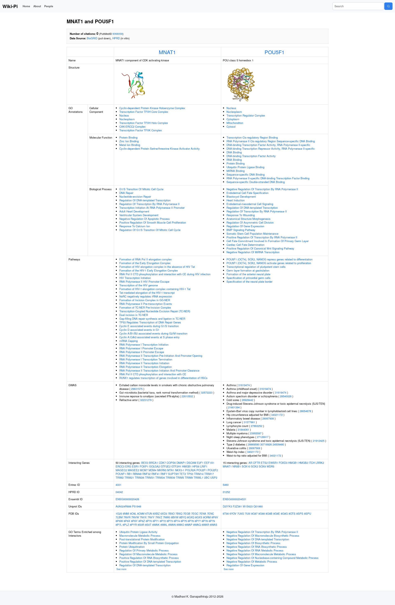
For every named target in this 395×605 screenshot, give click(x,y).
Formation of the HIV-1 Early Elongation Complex (148, 270)
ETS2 (264, 463)
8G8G (284, 513)
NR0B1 (236, 466)
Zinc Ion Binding (129, 141)
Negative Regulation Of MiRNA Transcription (253, 252)
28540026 (286, 396)
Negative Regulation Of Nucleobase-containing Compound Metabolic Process (272, 558)
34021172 (277, 415)
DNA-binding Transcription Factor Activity (251, 156)
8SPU (307, 513)
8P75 (184, 521)
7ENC (210, 513)
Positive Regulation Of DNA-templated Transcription (150, 561)
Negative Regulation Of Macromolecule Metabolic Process (261, 554)
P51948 (136, 506)
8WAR (205, 525)
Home (26, 6)
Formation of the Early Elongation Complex (145, 263)
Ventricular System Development (138, 215)
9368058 (118, 33)
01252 (226, 492)
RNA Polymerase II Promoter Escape (141, 352)
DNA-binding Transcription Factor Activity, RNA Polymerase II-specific (268, 145)
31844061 (243, 429)
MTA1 (170, 470)
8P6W (119, 521)
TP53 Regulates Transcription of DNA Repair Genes (150, 322)
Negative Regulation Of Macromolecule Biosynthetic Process (263, 535)
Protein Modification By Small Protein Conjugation (149, 543)
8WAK (156, 525)
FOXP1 (144, 466)
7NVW (135, 517)
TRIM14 (198, 474)
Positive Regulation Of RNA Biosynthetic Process (149, 558)
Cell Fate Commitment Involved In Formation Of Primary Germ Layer (268, 241)
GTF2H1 (176, 466)
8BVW (174, 517)
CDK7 (162, 463)
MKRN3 (161, 470)
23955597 (255, 433)
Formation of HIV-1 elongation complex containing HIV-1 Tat (155, 289)
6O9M (140, 513)
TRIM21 (129, 477)
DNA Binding (234, 152)
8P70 (149, 521)
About (37, 6)
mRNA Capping (128, 341)
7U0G (240, 513)
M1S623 (248, 506)
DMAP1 (181, 463)
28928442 (247, 400)
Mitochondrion (235, 123)
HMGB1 (187, 466)
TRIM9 (189, 477)
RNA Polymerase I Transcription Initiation (143, 344)
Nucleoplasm (127, 119)
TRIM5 (180, 477)
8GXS (198, 517)
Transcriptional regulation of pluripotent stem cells (256, 267)
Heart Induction (236, 200)
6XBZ (156, 513)
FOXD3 (283, 463)
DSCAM (191, 463)
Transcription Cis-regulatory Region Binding (252, 137)
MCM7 (144, 470)
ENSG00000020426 (127, 499)
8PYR (133, 525)
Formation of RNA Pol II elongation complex (145, 259)
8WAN (172, 525)
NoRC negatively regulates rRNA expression (145, 296)
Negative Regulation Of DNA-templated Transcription (258, 539)
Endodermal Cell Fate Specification (247, 193)
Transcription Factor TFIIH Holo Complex (143, 123)
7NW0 (166, 517)
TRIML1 (198, 477)
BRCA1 (153, 463)
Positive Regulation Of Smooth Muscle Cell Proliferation (152, 222)
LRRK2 (320, 463)
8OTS (292, 513)
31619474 (244, 385)
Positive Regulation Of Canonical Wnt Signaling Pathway (260, 248)
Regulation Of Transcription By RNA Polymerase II (149, 204)
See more (121, 569)
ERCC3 (120, 466)
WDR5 (270, 466)
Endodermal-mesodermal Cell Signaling (250, 204)
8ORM (207, 517)
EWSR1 (273, 463)
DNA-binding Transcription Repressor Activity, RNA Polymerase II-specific (271, 148)
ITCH (312, 463)
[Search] (388, 6)
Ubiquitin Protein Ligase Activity (138, 532)
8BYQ (182, 517)
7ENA (202, 513)
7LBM (119, 517)
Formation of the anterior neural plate (248, 274)
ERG (128, 466)
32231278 (146, 400)
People (48, 6)
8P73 (170, 521)
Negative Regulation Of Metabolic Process (252, 561)
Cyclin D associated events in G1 (139, 330)
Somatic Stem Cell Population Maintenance (252, 233)
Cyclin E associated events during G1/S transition (149, 326)
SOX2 (254, 466)
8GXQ (190, 517)
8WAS (213, 525)
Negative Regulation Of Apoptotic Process (144, 219)
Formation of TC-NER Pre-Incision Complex (145, 307)
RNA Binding (234, 160)
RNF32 (146, 474)
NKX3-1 (179, 470)
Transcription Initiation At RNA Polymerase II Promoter (152, 208)
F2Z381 (237, 506)
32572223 (207, 392)
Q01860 (258, 506)
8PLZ (126, 525)
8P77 (198, 521)
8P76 (191, 521)
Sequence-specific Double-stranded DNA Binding (256, 182)
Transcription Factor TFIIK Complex (140, 130)
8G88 (261, 513)
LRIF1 (203, 466)
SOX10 (246, 466)
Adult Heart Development (134, 211)
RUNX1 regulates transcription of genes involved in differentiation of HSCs (163, 378)
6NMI (126, 513)
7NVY (151, 517)
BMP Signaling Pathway (241, 230)
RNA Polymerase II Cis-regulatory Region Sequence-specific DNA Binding (271, 141)
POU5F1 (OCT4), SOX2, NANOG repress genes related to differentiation (270, 259)
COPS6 (171, 463)
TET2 (182, 474)
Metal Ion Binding (129, 145)
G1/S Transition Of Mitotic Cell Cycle (141, 189)
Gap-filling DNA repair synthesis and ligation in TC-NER (152, 319)
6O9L (133, 513)
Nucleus (124, 115)
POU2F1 (201, 470)
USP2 (213, 477)
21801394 (234, 407)
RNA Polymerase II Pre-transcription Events (145, 304)
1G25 (119, 513)
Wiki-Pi (10, 6)
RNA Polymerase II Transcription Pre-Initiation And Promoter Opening (160, 356)
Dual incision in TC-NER (133, 315)
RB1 (129, 474)
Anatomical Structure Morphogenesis (249, 219)
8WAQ (197, 525)
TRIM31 (150, 477)
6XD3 (163, 513)
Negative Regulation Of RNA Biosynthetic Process (257, 547)
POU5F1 (275, 52)
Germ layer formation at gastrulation (248, 270)
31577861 (249, 422)
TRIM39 (170, 477)
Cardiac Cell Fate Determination (245, 245)
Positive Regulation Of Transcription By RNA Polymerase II (262, 237)
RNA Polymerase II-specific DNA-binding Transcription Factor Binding (268, 178)
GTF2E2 (166, 466)
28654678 (305, 411)
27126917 (262, 437)
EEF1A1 (209, 463)
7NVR (126, 517)
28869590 (253, 444)
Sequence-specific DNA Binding (246, 174)
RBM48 (137, 474)
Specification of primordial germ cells (249, 278)
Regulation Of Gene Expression (245, 226)
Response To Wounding (241, 215)
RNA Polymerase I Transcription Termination (145, 359)
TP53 (190, 474)
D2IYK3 (227, 506)
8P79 (212, 521)
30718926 (266, 444)
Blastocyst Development (241, 196)
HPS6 (195, 466)
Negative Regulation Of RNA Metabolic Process (255, 550)
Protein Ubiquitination (132, 547)
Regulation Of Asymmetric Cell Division (250, 222)
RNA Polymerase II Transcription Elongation (145, 367)
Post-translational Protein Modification (142, 539)
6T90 (226, 513)
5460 (226, 485)
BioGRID (92, 38)
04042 (119, 492)
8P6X (127, 521)
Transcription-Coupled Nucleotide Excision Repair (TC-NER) (154, 311)
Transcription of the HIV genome (138, 285)
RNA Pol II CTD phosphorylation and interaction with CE (152, 374)
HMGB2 (303, 463)
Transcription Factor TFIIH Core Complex (143, 112)
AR (250, 463)
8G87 (254, 513)
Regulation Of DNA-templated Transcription (145, 200)
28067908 (268, 418)
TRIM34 (160, 477)
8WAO (180, 525)
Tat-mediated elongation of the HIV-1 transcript (147, 293)
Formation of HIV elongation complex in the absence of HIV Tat (157, 267)
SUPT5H (173, 474)
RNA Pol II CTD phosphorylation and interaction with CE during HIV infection (164, 274)
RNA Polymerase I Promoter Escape (141, 348)
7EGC (194, 513)
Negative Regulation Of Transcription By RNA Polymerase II (262, 189)
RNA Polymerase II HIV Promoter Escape (144, 281)
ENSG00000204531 (234, 499)
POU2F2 (213, 470)
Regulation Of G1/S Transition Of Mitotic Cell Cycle (149, 230)
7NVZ (158, 517)
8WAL (163, 525)
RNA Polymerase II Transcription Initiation (144, 363)
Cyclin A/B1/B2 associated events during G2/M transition (153, 333)
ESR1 (135, 466)
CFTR (256, 463)
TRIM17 (209, 474)
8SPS (299, 513)
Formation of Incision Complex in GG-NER (144, 300)
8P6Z (141, 521)
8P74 (177, 521)
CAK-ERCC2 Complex (132, 126)
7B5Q (178, 513)
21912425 (318, 441)
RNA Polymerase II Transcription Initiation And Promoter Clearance (159, 370)
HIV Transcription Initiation (135, 278)
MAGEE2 (133, 470)
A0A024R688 (123, 506)
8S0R (141, 525)
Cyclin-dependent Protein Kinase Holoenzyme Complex (152, 108)
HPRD (116, 38)
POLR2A (190, 470)
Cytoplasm (233, 119)
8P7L (119, 525)
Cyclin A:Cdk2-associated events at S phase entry (149, 337)
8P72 (163, 521)
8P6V (214, 517)
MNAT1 (167, 52)
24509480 (278, 444)
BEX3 (144, 463)
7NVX (143, 517)
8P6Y (134, 521)
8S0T (148, 525)
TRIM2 (120, 477)
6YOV (233, 513)
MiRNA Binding (236, 171)
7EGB (186, 513)
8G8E (276, 513)
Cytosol (231, 126)
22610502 (187, 396)
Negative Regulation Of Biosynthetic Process (253, 543)
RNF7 (163, 474)
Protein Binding (128, 137)
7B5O (171, 513)
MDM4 (152, 470)
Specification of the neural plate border (249, 281)
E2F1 (200, 463)
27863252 (256, 426)
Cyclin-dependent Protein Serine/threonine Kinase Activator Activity (159, 148)
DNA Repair (126, 193)
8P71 (156, 521)
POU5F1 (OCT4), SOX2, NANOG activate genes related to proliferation (269, 263)
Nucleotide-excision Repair (135, 196)
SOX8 (262, 466)
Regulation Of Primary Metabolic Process (144, 550)
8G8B (269, 513)
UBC (206, 477)
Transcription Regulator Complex (246, 115)
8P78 (205, 521)
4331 (118, 485)
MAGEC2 (121, 470)
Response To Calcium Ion (134, 226)
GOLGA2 (154, 466)
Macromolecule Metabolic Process (139, 535)
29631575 (137, 389)
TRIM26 (139, 477)
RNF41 (155, 474)
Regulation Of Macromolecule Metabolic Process (148, 554)
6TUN (148, 513)
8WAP (188, 525)
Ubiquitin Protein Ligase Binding (245, 167)
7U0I (247, 513)
